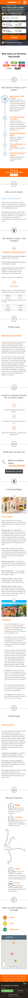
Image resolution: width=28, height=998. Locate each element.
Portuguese (15, 215)
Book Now (14, 175)
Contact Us (13, 981)
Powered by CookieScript (14, 996)
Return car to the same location (13, 13)
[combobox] (24, 983)
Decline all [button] (20, 990)
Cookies (10, 978)
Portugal (11, 342)
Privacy (5, 978)
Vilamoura (14, 929)
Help (17, 976)
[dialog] (14, 990)
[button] (14, 994)
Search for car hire (14, 471)
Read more (3, 988)
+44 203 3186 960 (16, 466)
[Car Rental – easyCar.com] (14, 2)
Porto (17, 805)
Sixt (18, 130)
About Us (12, 976)
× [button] (26, 983)
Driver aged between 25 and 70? (13, 42)
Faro (12, 923)
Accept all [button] (7, 990)
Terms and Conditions (19, 978)
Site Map (6, 981)
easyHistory (23, 976)
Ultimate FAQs (20, 981)
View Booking (5, 976)
